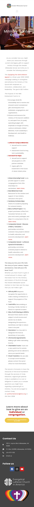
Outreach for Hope (14, 156)
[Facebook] (12, 469)
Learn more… (21, 188)
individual (15, 412)
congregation (16, 414)
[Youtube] (22, 469)
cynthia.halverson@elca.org (16, 394)
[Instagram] (17, 469)
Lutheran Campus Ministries (18, 143)
